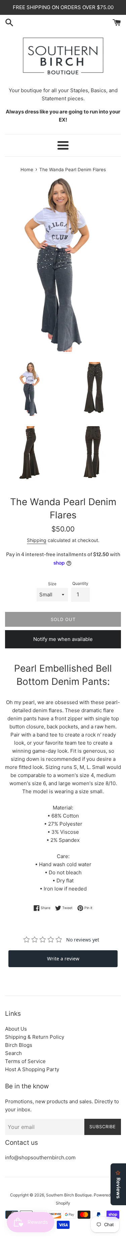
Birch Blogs (18, 1045)
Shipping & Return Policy (34, 1037)
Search (13, 1053)
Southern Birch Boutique (69, 1194)
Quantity (80, 583)
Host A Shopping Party (32, 1069)
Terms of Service (25, 1061)
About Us (16, 1029)
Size (52, 583)
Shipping (36, 540)
